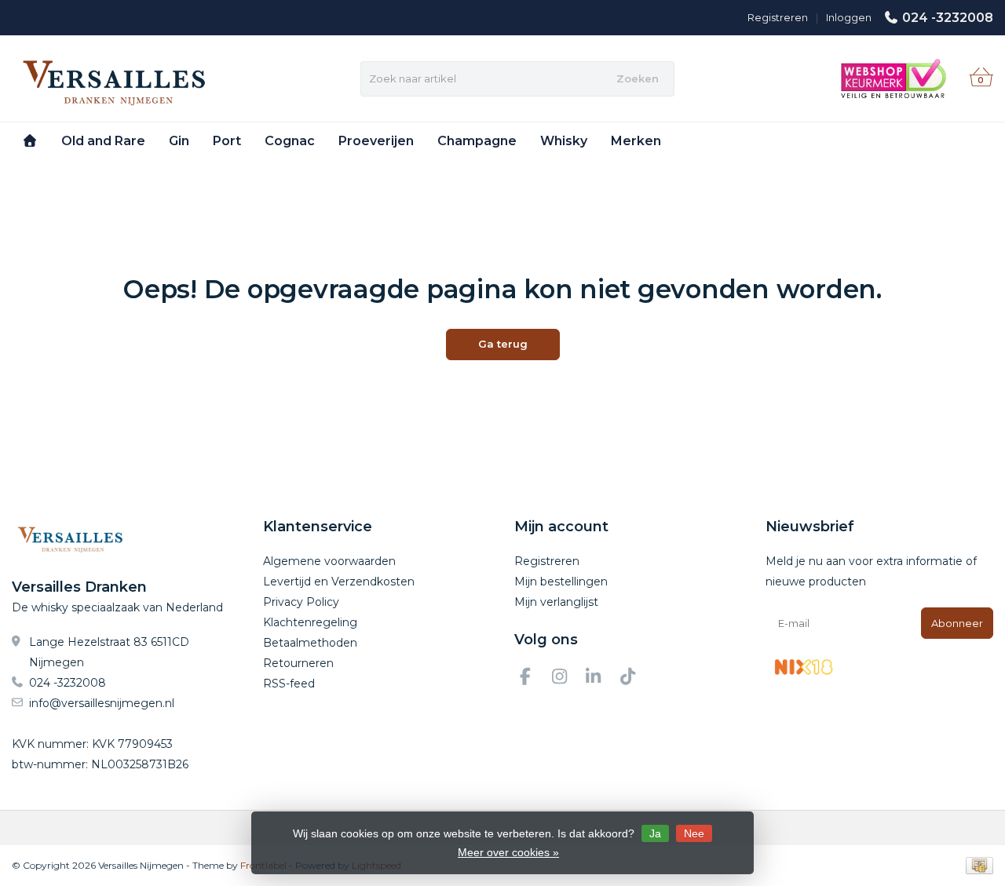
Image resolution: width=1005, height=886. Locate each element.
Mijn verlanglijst (556, 602)
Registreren (777, 17)
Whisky (563, 140)
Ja (655, 833)
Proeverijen (376, 140)
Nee (694, 833)
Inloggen (849, 17)
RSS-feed (289, 683)
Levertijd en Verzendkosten (339, 581)
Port (227, 140)
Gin (179, 140)
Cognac (290, 140)
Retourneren (298, 663)
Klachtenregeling (310, 622)
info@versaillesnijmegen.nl (101, 703)
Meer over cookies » (508, 852)
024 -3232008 (947, 17)
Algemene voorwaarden (329, 561)
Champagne (477, 140)
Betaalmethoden (310, 643)
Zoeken (637, 78)
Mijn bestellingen (561, 581)
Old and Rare (103, 140)
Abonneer (957, 623)
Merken (636, 140)
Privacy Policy (301, 602)
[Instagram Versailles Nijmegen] (566, 679)
